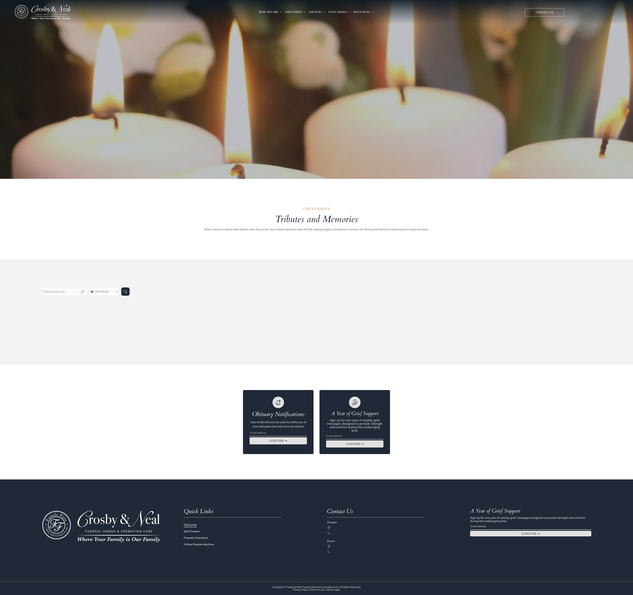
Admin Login (333, 589)
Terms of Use (317, 589)
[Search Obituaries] (125, 291)
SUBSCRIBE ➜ (278, 440)
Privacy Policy (300, 589)
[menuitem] (270, 12)
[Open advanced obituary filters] (82, 291)
